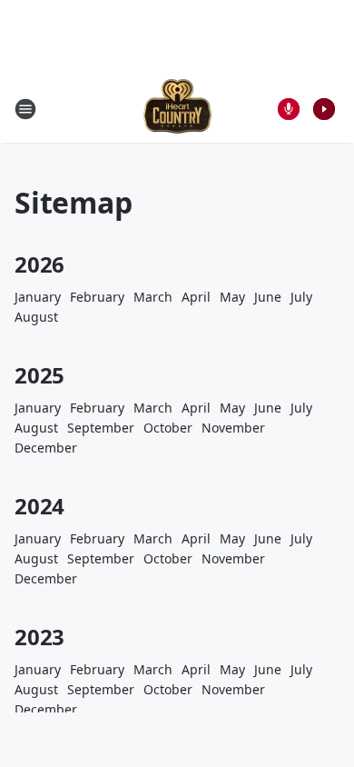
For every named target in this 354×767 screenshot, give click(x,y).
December (46, 447)
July (301, 296)
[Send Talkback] (289, 109)
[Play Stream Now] (324, 109)
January (38, 296)
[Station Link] (177, 108)
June (267, 296)
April (196, 296)
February (97, 296)
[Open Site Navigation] (25, 109)
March (152, 296)
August (36, 316)
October (167, 427)
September (100, 427)
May (232, 296)
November (233, 427)
